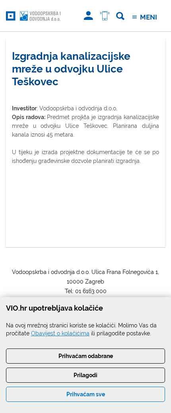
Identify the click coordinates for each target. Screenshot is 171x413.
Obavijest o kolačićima (60, 333)
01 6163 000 (91, 291)
